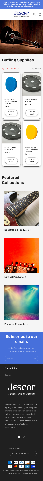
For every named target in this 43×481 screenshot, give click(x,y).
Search (8, 375)
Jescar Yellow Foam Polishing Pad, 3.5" (31, 149)
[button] (3, 14)
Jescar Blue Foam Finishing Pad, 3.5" (11, 101)
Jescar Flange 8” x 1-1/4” (10, 148)
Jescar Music (14, 470)
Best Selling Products (16, 230)
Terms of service (14, 473)
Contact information (30, 473)
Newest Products (14, 277)
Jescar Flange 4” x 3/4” (31, 100)
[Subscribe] (35, 358)
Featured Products (14, 324)
